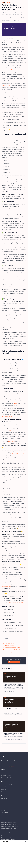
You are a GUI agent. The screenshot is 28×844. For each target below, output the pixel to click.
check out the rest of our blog (15, 602)
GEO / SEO (3, 789)
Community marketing (5, 786)
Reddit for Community (9, 645)
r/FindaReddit (11, 441)
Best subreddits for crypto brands (8, 839)
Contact (2, 800)
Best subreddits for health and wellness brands (11, 830)
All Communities (4, 812)
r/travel (15, 403)
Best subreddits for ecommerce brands (9, 826)
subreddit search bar (7, 430)
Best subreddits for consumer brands (9, 835)
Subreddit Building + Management (8, 777)
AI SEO (2, 787)
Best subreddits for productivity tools (9, 832)
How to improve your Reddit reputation (13, 649)
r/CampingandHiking (7, 416)
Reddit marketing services (10, 652)
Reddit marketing (7, 85)
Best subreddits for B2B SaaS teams (8, 822)
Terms (2, 802)
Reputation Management (6, 773)
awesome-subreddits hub (8, 69)
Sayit (23, 454)
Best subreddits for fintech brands (8, 828)
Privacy (2, 803)
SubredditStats (16, 454)
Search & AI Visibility (5, 772)
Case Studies (4, 798)
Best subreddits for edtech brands (8, 837)
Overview (3, 810)
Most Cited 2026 (4, 814)
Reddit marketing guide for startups (12, 647)
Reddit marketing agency (6, 784)
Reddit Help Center (8, 641)
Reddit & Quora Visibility (6, 775)
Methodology (4, 816)
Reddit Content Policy (9, 643)
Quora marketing (4, 791)
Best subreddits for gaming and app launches (11, 833)
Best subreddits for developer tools (8, 824)
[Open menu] (25, 841)
